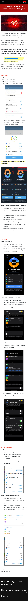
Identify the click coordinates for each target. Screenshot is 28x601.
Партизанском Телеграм (11, 58)
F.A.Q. (4, 596)
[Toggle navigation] (3, 2)
